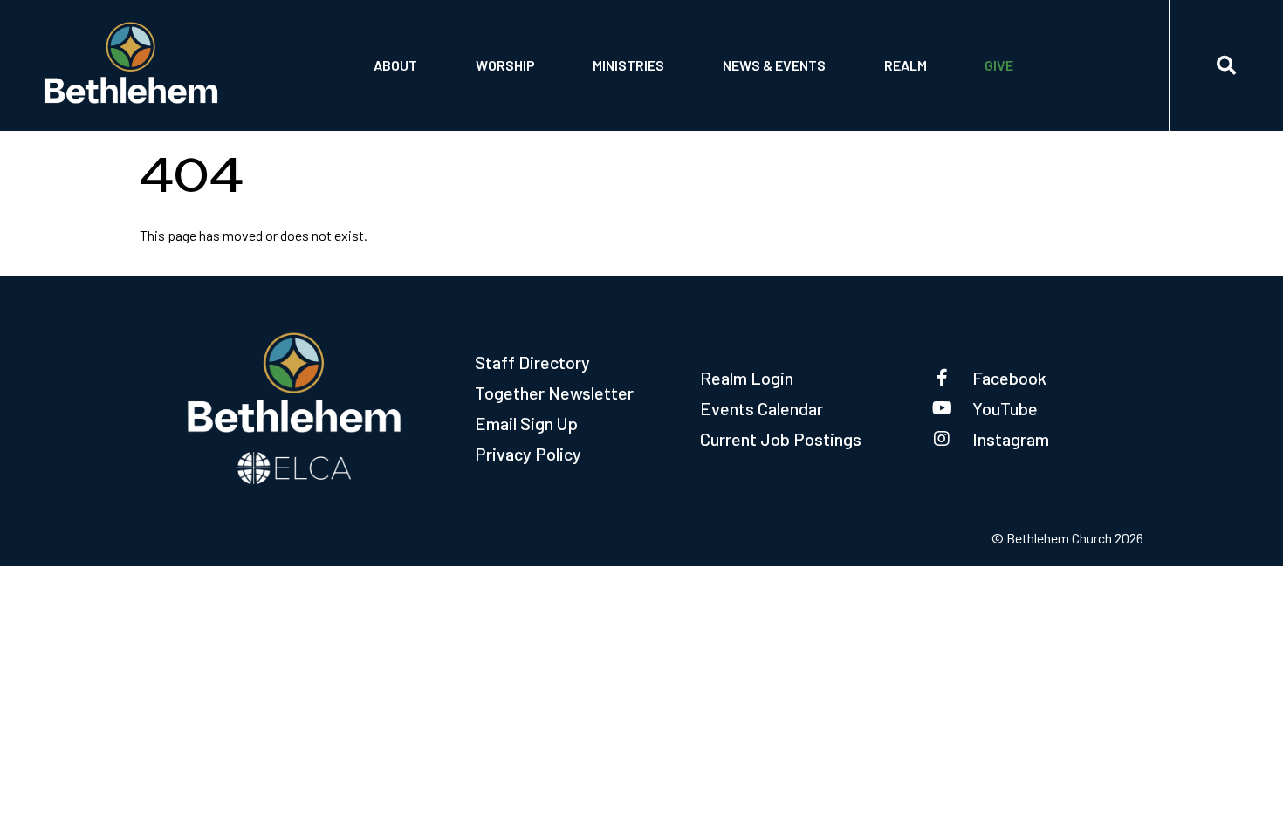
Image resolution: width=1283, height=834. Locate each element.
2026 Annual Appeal (1050, 49)
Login (904, 49)
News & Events (774, 65)
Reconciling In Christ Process (819, 49)
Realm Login (746, 377)
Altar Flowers (526, 93)
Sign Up (909, 93)
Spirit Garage (638, 93)
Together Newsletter (554, 392)
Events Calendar (761, 408)
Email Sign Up (526, 423)
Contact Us (413, 49)
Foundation (413, 93)
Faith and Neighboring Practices (825, 93)
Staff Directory (532, 362)
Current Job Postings (780, 438)
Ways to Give (1027, 93)
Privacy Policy (528, 453)
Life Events (515, 49)
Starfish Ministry (651, 49)
